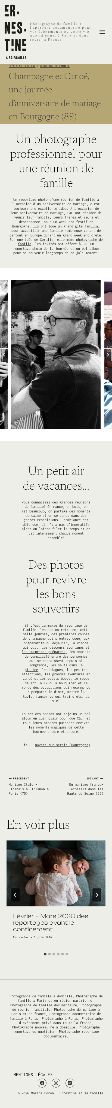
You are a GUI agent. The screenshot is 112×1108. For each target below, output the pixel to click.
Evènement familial (22, 66)
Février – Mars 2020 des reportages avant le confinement (50, 923)
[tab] (45, 954)
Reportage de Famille (55, 66)
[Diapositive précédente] (4, 354)
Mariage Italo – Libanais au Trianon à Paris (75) (29, 786)
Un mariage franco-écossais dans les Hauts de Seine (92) (85, 786)
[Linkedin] (70, 1083)
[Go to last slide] (15, 894)
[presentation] (56, 873)
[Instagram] (56, 1083)
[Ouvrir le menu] (102, 32)
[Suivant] (96, 894)
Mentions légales (33, 1074)
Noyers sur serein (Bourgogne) (62, 745)
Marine (24, 937)
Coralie (46, 240)
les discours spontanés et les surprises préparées (55, 649)
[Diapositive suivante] (107, 354)
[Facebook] (42, 1083)
